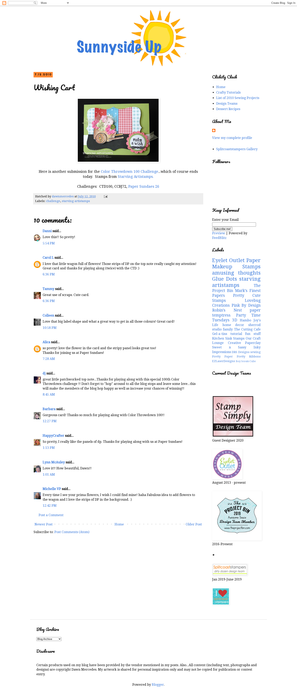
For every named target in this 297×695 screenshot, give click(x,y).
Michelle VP (52, 489)
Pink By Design (246, 305)
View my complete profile (232, 138)
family (228, 329)
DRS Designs (240, 352)
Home (119, 524)
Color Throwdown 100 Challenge (129, 172)
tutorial (236, 334)
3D (234, 320)
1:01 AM (49, 474)
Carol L (48, 257)
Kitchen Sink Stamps (228, 338)
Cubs (253, 361)
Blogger (158, 685)
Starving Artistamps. (136, 177)
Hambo (245, 320)
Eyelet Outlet (228, 260)
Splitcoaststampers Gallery (237, 149)
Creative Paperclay (244, 343)
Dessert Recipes (228, 109)
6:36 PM (49, 274)
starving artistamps (76, 201)
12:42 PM (50, 505)
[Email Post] (105, 196)
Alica (46, 342)
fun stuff (253, 334)
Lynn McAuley (54, 462)
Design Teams (226, 103)
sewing (255, 352)
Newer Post (44, 524)
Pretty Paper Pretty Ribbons (236, 356)
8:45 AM (49, 394)
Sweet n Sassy (229, 347)
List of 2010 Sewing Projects (237, 98)
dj (44, 373)
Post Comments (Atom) (71, 532)
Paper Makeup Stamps (236, 263)
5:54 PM (49, 243)
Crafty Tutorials (228, 92)
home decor (233, 325)
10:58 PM (50, 328)
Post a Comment (51, 515)
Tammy (48, 289)
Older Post (194, 524)
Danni (47, 231)
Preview (218, 233)
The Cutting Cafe (247, 329)
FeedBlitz (219, 238)
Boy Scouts (242, 361)
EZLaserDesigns (223, 361)
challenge (53, 201)
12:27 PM (50, 421)
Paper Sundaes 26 (143, 186)
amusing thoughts (236, 273)
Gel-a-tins (219, 334)
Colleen (48, 315)
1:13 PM (49, 448)
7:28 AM (49, 359)
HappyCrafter (53, 436)
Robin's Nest (227, 310)
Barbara (49, 409)
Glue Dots (224, 279)
